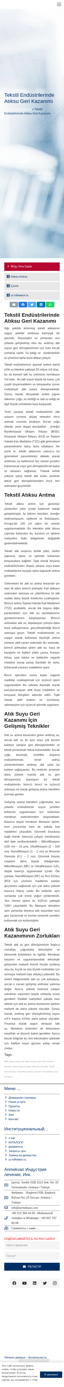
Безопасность (37, 1357)
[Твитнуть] (32, 304)
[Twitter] (45, 1283)
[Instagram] (55, 1283)
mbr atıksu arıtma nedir (31, 1061)
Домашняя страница (17, 109)
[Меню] (59, 4)
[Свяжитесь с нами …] (7, 1228)
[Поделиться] (23, 304)
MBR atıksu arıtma (12, 1061)
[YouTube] (24, 1283)
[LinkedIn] (34, 1283)
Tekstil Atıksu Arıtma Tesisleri (29, 1072)
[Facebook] (14, 1283)
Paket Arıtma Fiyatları (22, 1066)
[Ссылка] (5, 4)
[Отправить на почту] (14, 304)
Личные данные (15, 1357)
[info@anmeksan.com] (7, 1207)
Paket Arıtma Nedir (40, 1066)
